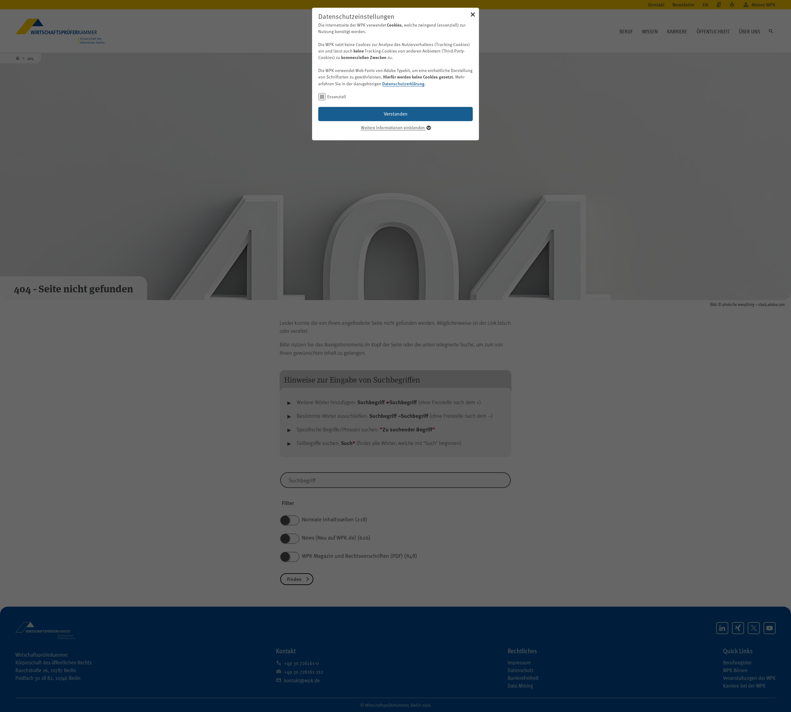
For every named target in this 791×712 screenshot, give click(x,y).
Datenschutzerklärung (403, 83)
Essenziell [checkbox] (336, 96)
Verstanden (396, 113)
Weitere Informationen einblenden (393, 127)
